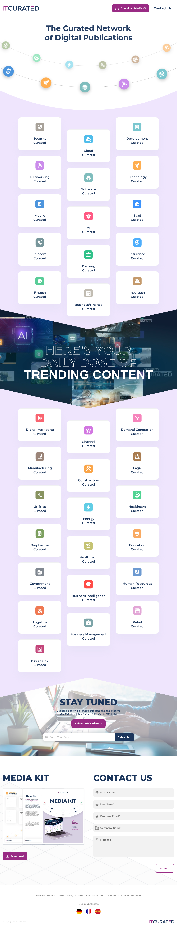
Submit (164, 868)
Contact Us (163, 8)
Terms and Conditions (90, 895)
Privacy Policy (44, 895)
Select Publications (87, 723)
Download (17, 856)
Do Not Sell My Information (124, 895)
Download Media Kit (133, 8)
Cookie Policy (65, 895)
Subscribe (124, 737)
